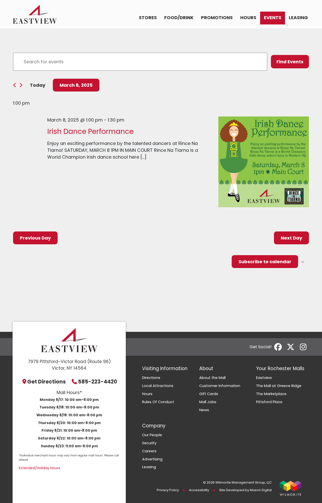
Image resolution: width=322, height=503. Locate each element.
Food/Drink (178, 17)
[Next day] (21, 85)
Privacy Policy (168, 490)
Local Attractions (157, 385)
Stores (148, 17)
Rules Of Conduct (158, 401)
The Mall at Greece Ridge (278, 385)
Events (272, 17)
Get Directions (46, 381)
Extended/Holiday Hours (39, 468)
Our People (152, 434)
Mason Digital (261, 490)
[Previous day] (14, 85)
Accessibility (199, 490)
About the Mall (212, 377)
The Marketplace (271, 393)
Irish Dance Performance (90, 131)
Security (149, 443)
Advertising (152, 459)
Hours (248, 17)
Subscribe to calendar (264, 261)
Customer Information (219, 385)
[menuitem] (147, 18)
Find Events (289, 61)
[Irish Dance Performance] (263, 161)
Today (37, 85)
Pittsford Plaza (269, 401)
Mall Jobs (207, 401)
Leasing (298, 17)
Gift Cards (208, 393)
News (204, 409)
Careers (149, 451)
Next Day (291, 238)
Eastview (264, 377)
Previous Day (35, 238)
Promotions (217, 17)
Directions (151, 377)
